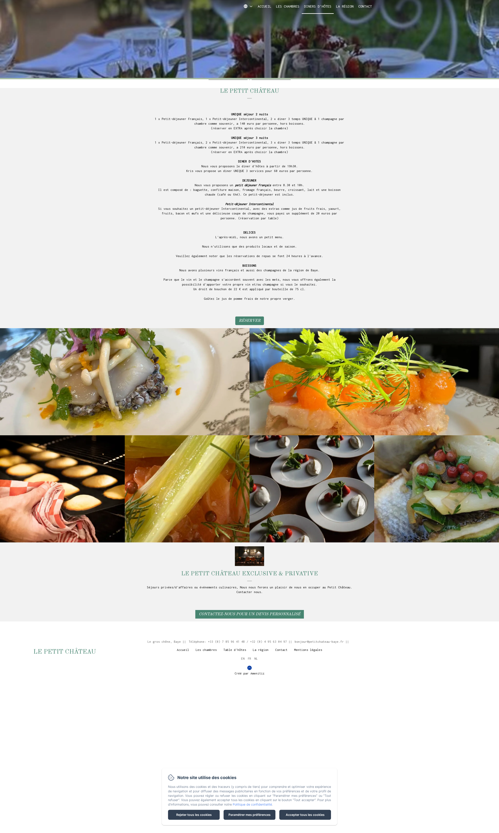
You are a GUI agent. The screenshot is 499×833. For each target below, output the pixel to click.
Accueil (264, 6)
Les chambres (287, 6)
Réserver (249, 321)
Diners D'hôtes (317, 6)
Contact (365, 6)
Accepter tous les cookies (305, 815)
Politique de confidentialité (252, 804)
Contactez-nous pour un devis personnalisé (249, 614)
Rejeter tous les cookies (194, 815)
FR (249, 658)
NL (256, 658)
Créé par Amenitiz (250, 673)
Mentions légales (308, 649)
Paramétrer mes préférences (249, 815)
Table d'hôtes (234, 649)
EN (243, 658)
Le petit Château (64, 652)
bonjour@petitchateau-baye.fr (319, 641)
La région (345, 6)
